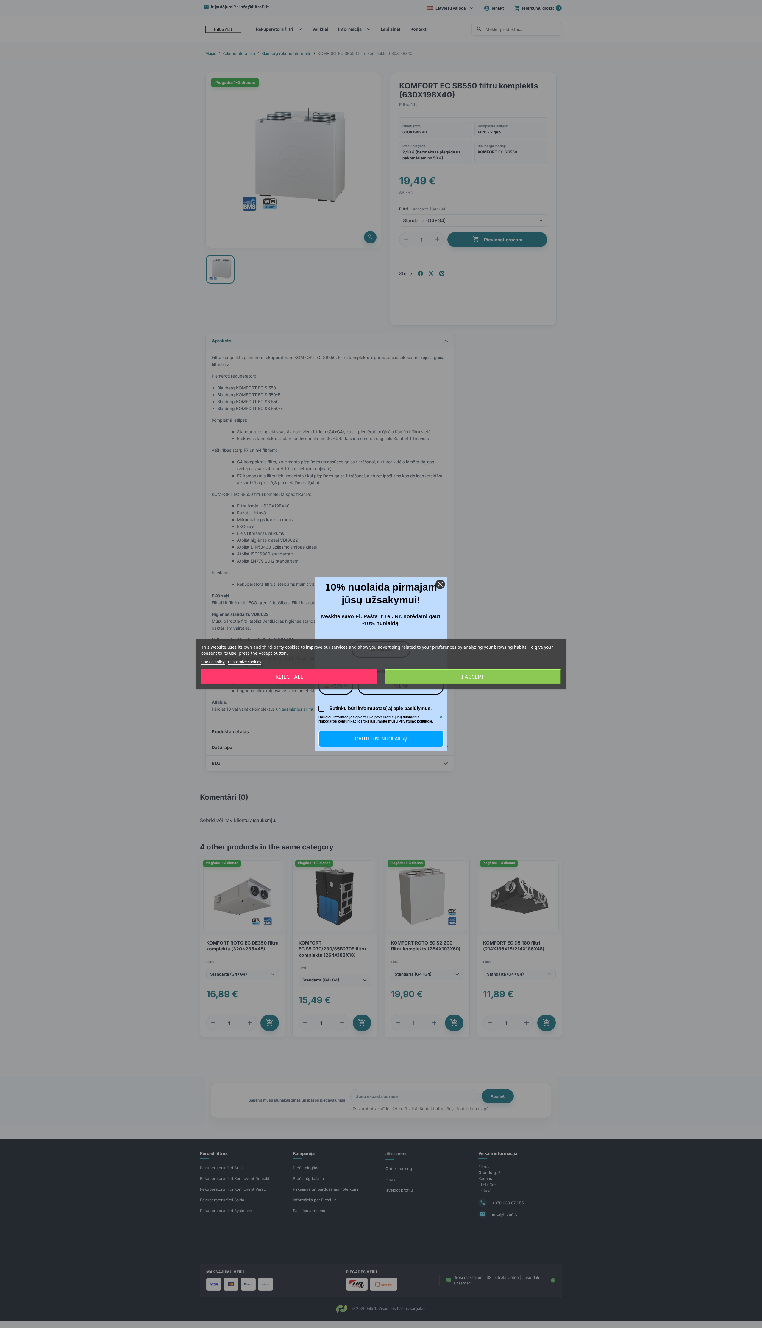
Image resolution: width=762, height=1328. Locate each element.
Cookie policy (213, 661)
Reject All (289, 676)
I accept (472, 676)
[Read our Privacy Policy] (440, 717)
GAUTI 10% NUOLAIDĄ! (381, 738)
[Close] (440, 584)
